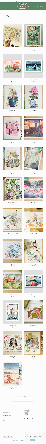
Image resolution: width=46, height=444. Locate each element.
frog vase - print (33, 110)
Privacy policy (6, 417)
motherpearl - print (12, 356)
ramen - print (33, 141)
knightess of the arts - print (12, 233)
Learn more (35, 437)
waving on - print (12, 264)
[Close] (44, 433)
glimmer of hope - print (33, 48)
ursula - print (33, 356)
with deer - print (12, 294)
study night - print (12, 141)
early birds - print (12, 325)
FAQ (3, 423)
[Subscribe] (32, 400)
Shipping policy (6, 412)
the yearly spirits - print (12, 387)
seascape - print (33, 79)
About (4, 420)
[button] (2, 6)
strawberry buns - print (12, 110)
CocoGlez (17, 440)
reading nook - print (33, 325)
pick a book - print (33, 264)
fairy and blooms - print (12, 202)
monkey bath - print (33, 202)
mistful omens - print (33, 294)
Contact (4, 425)
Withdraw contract (7, 415)
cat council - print (33, 233)
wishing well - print (12, 171)
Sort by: (22, 21)
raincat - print (33, 171)
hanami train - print (12, 79)
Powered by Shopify (24, 440)
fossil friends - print (12, 48)
